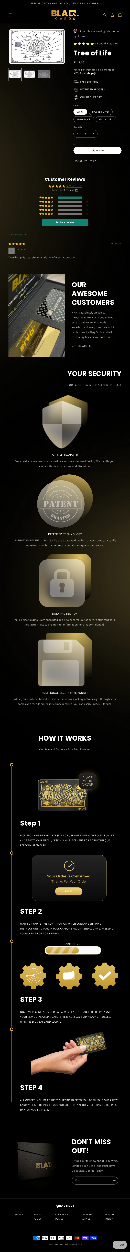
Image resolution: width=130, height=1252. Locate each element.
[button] (10, 15)
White (80, 111)
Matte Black (84, 119)
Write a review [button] (65, 222)
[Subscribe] (114, 1181)
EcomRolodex (76, 1244)
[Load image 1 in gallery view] (14, 74)
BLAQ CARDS (59, 1244)
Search (19, 1214)
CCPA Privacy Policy (63, 1216)
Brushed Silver (100, 111)
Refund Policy (109, 1216)
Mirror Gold (106, 119)
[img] (16, 244)
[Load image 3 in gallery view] (44, 74)
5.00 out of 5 (74, 186)
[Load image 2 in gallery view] (29, 74)
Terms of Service (86, 1216)
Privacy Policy (38, 1216)
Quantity (77, 126)
